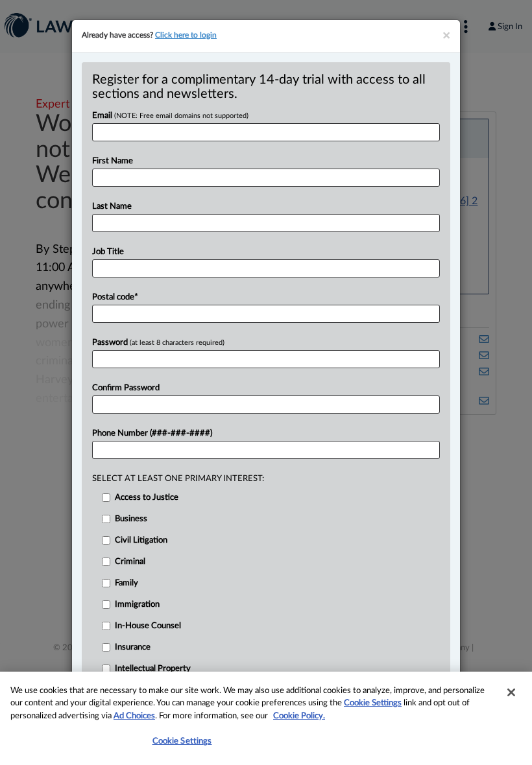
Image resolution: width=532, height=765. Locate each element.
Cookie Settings (373, 703)
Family (126, 583)
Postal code (115, 297)
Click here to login (186, 35)
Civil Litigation (141, 540)
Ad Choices (134, 716)
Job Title (108, 252)
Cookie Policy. (299, 716)
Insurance (133, 647)
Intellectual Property (153, 669)
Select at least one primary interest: (178, 479)
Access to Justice (146, 497)
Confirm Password (126, 388)
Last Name (112, 206)
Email (170, 116)
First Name (112, 161)
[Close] (511, 692)
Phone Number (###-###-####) (152, 433)
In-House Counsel (148, 626)
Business (131, 519)
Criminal (130, 562)
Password (158, 342)
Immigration (137, 604)
